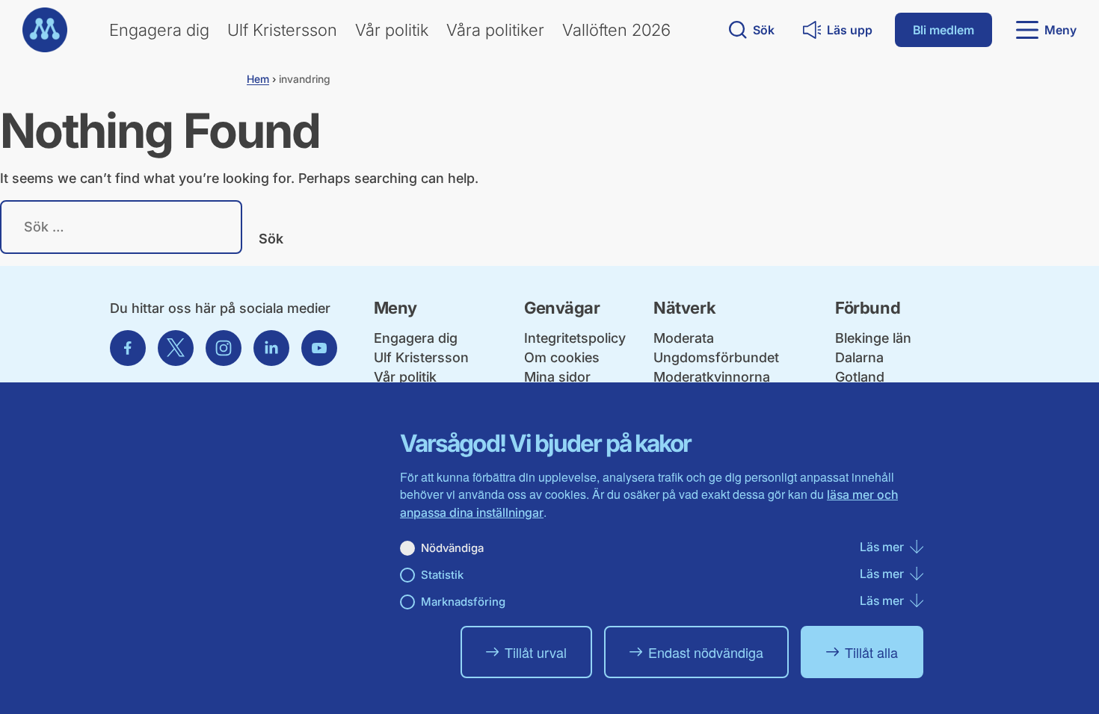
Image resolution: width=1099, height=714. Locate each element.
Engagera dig (159, 30)
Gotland (859, 377)
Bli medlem (943, 29)
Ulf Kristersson (282, 30)
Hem (258, 78)
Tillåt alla (871, 652)
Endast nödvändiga (705, 652)
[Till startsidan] (44, 29)
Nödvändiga (452, 548)
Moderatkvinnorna (711, 377)
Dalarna (859, 357)
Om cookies (562, 357)
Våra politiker (495, 30)
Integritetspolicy (575, 338)
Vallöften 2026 (616, 30)
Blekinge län (873, 338)
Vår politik (391, 30)
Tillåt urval (536, 652)
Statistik (442, 575)
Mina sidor (557, 377)
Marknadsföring (463, 602)
